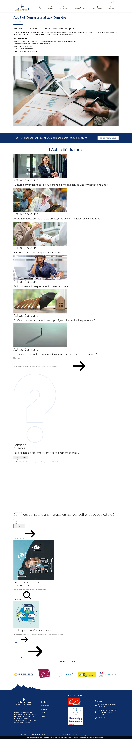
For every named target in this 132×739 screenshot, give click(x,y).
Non (24, 457)
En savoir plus (99, 737)
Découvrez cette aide (66, 372)
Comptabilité (46, 706)
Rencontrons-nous (108, 138)
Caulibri (39, 9)
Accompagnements (80, 9)
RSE (43, 716)
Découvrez (18, 642)
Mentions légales (46, 735)
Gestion (44, 709)
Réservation (115, 2)
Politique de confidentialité (57, 735)
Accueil (15, 21)
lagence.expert (84, 735)
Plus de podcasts (20, 538)
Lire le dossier (19, 599)
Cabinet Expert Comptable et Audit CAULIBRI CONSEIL (27, 735)
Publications (97, 9)
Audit (43, 713)
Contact (111, 9)
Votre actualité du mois (21, 658)
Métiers (51, 9)
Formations (63, 9)
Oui (17, 457)
